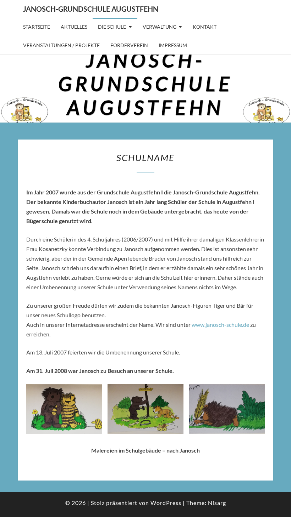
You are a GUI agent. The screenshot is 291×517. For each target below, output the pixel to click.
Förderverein (129, 45)
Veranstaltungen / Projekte (61, 45)
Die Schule (112, 27)
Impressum (173, 45)
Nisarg (217, 502)
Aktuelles (74, 27)
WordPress (165, 502)
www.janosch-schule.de (220, 324)
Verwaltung (159, 27)
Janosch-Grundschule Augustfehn (90, 9)
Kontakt (204, 27)
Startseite (36, 27)
